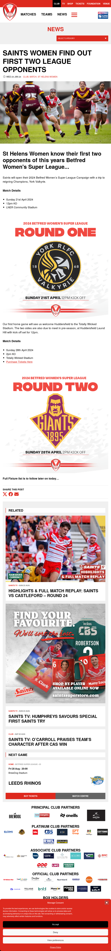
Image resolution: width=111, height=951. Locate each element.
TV (63, 3)
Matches (28, 14)
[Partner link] (15, 815)
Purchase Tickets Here (19, 361)
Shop (70, 3)
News (62, 14)
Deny (55, 932)
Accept (55, 924)
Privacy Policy (55, 947)
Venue (106, 3)
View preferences (55, 940)
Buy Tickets (30, 796)
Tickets (80, 3)
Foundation (93, 3)
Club (57, 3)
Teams (46, 14)
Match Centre (80, 796)
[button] (106, 902)
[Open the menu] (74, 15)
